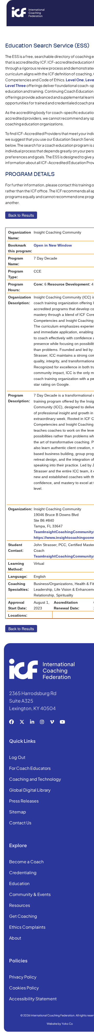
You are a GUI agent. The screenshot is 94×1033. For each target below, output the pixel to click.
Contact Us (20, 823)
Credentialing (23, 873)
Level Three (15, 85)
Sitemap (17, 812)
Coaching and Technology (35, 779)
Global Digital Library (30, 790)
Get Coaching (23, 916)
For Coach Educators (30, 768)
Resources (19, 905)
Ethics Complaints (27, 927)
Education (19, 883)
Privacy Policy (23, 977)
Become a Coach (26, 862)
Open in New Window (53, 245)
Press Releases (24, 801)
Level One (75, 79)
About (15, 938)
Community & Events (30, 894)
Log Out (17, 757)
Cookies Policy (24, 988)
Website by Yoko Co (60, 1023)
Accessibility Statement (33, 999)
